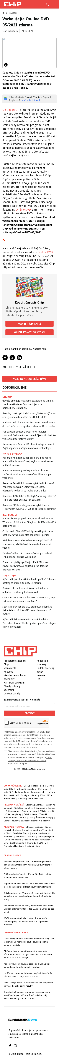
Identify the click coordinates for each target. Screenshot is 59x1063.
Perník (23, 817)
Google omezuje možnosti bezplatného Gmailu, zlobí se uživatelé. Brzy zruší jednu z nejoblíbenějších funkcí (28, 404)
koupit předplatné (29, 323)
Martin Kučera (10, 31)
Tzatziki (43, 814)
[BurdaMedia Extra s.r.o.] (20, 651)
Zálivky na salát (47, 811)
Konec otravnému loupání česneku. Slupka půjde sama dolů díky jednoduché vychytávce (27, 965)
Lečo (31, 817)
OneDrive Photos (21, 833)
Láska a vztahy (38, 792)
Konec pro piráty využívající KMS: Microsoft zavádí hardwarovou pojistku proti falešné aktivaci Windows (25, 566)
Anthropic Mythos (46, 836)
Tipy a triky (9, 575)
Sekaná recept (11, 817)
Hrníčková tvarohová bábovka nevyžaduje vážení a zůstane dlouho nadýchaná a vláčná (28, 975)
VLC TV (42, 843)
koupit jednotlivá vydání (29, 332)
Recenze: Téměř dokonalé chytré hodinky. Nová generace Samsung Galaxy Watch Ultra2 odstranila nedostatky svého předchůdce (28, 487)
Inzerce (41, 675)
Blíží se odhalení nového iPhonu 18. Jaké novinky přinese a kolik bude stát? (27, 876)
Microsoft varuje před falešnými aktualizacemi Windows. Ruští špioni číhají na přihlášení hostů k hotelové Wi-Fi (29, 522)
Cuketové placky (13, 814)
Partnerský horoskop (26, 789)
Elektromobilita (17, 843)
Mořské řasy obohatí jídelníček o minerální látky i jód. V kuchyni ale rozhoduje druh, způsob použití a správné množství (29, 941)
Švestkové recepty (44, 817)
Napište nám (39, 348)
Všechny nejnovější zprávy (29, 379)
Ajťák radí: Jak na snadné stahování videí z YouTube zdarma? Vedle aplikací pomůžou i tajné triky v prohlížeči (29, 623)
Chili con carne (12, 811)
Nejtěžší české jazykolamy (16, 792)
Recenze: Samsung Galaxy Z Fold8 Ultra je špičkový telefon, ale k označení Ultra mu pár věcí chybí (27, 474)
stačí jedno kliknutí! (31, 100)
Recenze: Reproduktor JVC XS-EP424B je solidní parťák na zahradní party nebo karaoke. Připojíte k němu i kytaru (28, 864)
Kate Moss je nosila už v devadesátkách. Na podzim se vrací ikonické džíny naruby (28, 984)
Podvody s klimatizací (14, 846)
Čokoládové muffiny (23, 808)
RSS (39, 679)
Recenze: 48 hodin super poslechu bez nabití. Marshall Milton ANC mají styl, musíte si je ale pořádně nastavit (27, 461)
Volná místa (10, 668)
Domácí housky (11, 820)
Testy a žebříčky (12, 454)
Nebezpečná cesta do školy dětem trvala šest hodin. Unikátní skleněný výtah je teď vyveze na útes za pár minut (29, 908)
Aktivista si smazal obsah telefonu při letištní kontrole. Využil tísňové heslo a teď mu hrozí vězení (27, 544)
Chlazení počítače (34, 827)
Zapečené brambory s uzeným (35, 820)
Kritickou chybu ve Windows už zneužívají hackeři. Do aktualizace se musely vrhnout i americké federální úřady (29, 896)
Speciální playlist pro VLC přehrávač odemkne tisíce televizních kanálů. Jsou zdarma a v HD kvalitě (27, 610)
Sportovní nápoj (29, 811)
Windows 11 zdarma (25, 836)
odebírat (30, 713)
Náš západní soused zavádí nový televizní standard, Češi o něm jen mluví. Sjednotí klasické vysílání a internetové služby (29, 435)
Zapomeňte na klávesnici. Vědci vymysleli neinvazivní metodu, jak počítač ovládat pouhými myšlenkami (29, 885)
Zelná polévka (30, 814)
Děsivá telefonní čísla (34, 786)
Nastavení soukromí (14, 682)
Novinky (7, 397)
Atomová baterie (13, 839)
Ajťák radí (14, 795)
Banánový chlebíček (45, 808)
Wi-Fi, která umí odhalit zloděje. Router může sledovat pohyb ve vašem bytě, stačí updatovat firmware (26, 921)
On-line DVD (10, 109)
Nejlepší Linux (33, 846)
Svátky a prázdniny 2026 (33, 795)
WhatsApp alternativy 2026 (30, 798)
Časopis (13, 13)
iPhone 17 (31, 843)
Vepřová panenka (34, 805)
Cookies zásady (12, 693)
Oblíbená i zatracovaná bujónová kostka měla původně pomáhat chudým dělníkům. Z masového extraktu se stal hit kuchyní (28, 954)
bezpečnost (9, 514)
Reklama (8, 671)
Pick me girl (43, 789)
